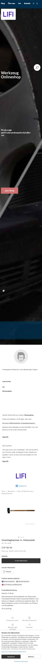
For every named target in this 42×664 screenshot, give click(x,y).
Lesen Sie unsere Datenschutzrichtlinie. (13, 652)
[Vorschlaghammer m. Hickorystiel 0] (21, 516)
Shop (3, 491)
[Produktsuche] (37, 67)
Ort (19, 3)
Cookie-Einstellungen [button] (21, 661)
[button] (8, 572)
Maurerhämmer (7, 493)
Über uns (11, 3)
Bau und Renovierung (25, 491)
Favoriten (29, 627)
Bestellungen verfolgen (12, 628)
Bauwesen (11, 491)
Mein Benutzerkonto (29, 620)
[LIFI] (21, 476)
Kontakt (27, 3)
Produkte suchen (13, 620)
